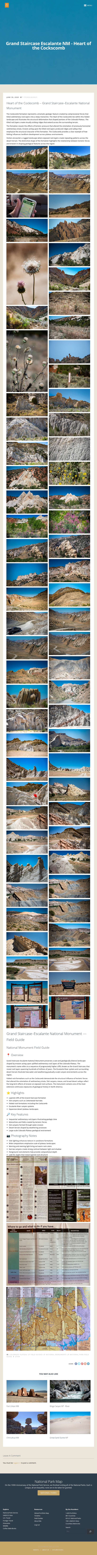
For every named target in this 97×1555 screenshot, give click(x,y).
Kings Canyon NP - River (60, 1406)
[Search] (90, 1531)
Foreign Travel (8, 1521)
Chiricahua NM (13, 1437)
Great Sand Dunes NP (59, 1437)
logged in (17, 1463)
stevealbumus (30, 97)
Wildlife (5, 1526)
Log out (37, 1525)
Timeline (37, 1516)
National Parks (49, 1493)
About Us (45, 1550)
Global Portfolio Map (41, 1513)
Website (36, 1550)
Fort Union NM (13, 1406)
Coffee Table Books (9, 1528)
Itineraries (6, 1523)
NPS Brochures (57, 1550)
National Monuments (56, 1355)
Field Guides (37, 1355)
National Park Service (10, 1513)
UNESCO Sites (8, 1515)
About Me (37, 1521)
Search (68, 1527)
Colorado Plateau (19, 1355)
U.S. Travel (6, 1518)
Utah (17, 1357)
